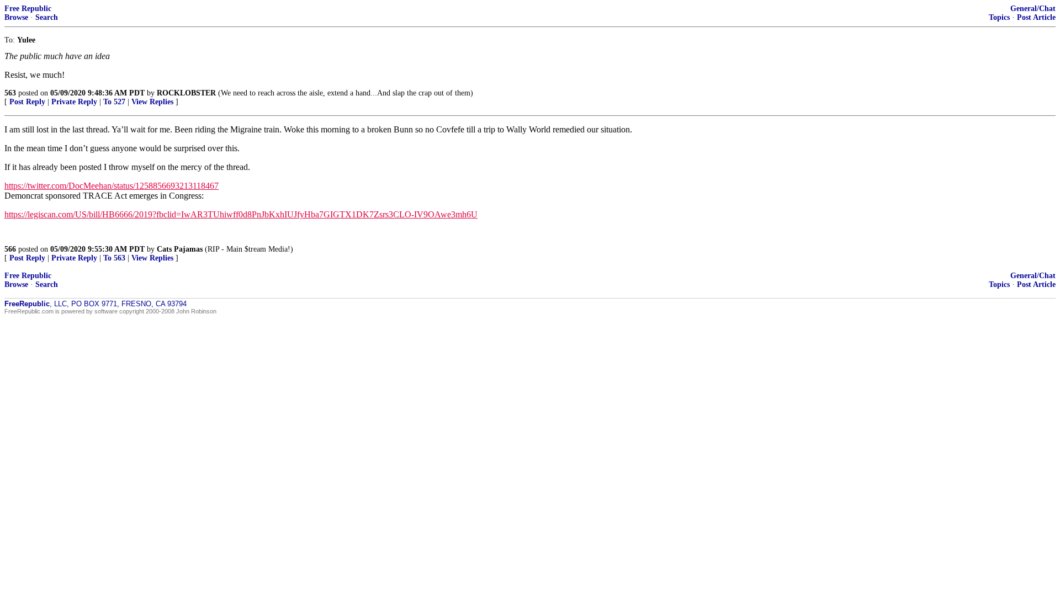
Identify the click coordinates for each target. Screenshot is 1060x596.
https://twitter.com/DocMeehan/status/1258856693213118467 (111, 185)
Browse (16, 17)
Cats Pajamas (180, 249)
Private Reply (74, 102)
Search (46, 17)
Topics (999, 17)
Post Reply (27, 102)
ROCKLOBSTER (186, 93)
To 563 (114, 258)
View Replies (152, 102)
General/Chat (1033, 8)
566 (10, 249)
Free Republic (27, 8)
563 (10, 93)
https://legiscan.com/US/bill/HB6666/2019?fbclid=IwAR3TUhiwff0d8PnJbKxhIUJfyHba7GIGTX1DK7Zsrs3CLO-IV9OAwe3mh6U (241, 214)
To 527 (114, 102)
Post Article (1036, 17)
